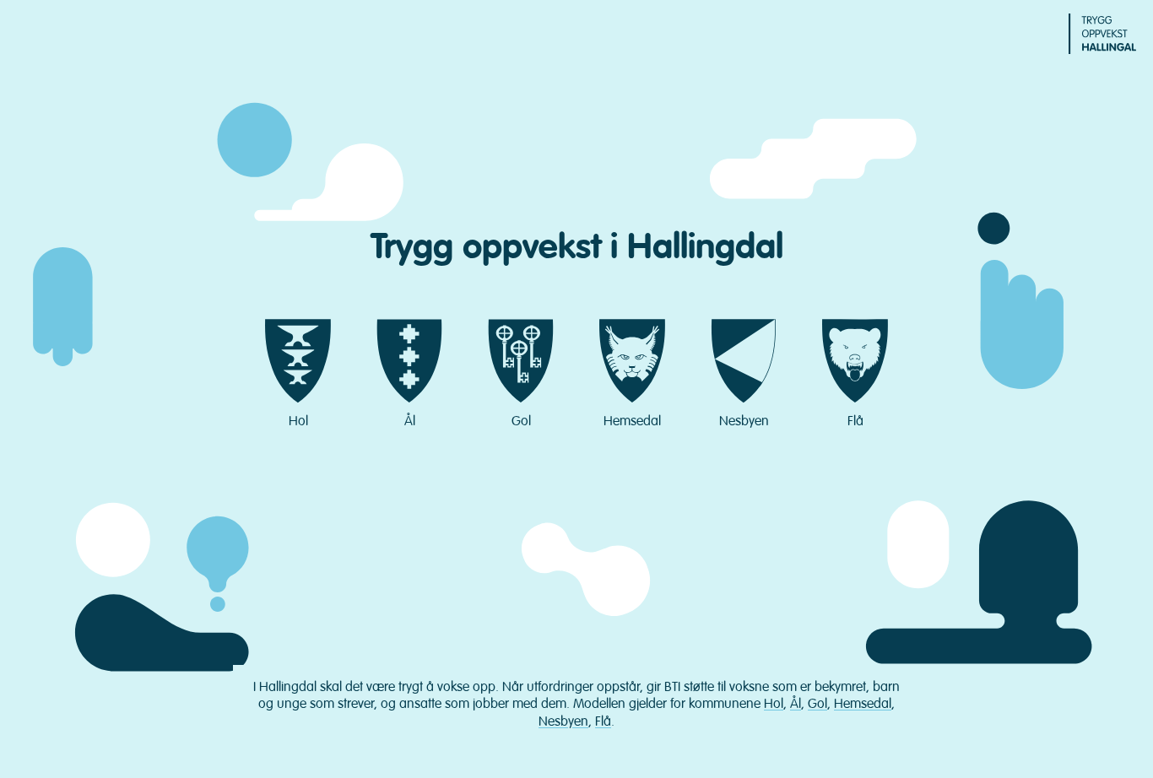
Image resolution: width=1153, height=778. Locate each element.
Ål (409, 421)
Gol (521, 421)
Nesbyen (744, 421)
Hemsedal (632, 421)
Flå (855, 421)
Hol (298, 421)
